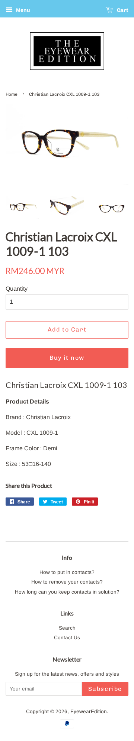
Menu (22, 10)
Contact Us (67, 637)
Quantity (17, 288)
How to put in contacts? (67, 572)
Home (11, 94)
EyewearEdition (88, 711)
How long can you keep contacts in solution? (67, 592)
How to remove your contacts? (67, 582)
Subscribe (105, 688)
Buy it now (67, 357)
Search (67, 628)
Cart (122, 10)
